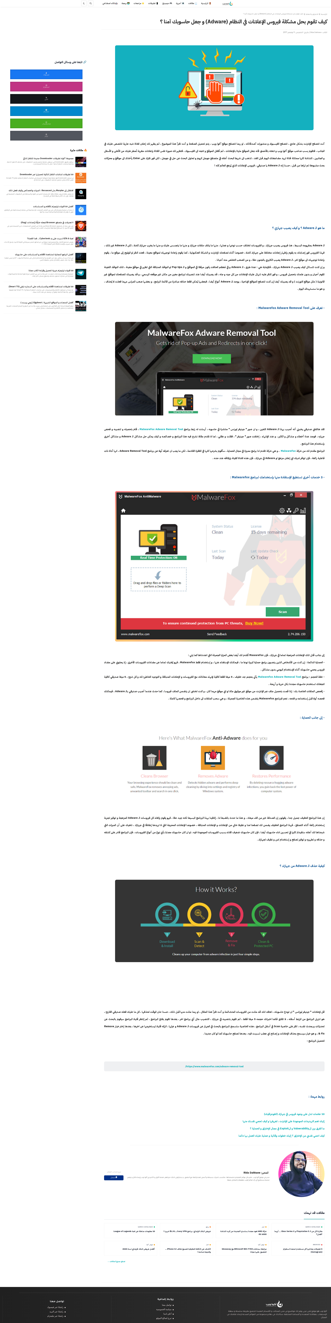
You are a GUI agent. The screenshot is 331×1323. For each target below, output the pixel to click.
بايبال (113, 1178)
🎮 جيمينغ (167, 3)
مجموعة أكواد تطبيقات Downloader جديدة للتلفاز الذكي (48, 158)
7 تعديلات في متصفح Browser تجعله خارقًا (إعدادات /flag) (47, 222)
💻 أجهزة (180, 3)
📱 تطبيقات (153, 3)
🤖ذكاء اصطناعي (110, 3)
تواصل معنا (166, 1305)
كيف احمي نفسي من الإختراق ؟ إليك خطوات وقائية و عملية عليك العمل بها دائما (282, 1136)
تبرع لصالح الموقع (163, 1318)
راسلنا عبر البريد (56, 1311)
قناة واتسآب (46, 124)
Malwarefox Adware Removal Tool (161, 429)
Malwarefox (288, 451)
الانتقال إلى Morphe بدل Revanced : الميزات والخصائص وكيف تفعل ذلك (41, 190)
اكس (46, 99)
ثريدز (46, 136)
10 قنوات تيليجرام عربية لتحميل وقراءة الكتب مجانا (51, 270)
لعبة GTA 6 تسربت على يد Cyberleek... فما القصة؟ (50, 238)
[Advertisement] (214, 202)
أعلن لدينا (167, 1314)
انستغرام (46, 87)
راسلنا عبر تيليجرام (55, 1316)
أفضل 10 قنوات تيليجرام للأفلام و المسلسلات (53, 206)
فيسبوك (46, 75)
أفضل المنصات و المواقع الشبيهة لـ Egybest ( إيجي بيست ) (47, 302)
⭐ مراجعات (139, 3)
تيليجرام (46, 112)
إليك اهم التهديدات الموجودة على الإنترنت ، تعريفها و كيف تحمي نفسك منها (284, 1121)
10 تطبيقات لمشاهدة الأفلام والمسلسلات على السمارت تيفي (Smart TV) (41, 286)
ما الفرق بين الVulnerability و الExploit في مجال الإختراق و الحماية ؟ (287, 1128)
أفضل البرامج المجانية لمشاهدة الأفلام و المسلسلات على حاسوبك (44, 254)
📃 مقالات (192, 3)
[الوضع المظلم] (84, 3)
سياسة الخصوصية (163, 1309)
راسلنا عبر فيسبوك (55, 1307)
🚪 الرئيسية (206, 3)
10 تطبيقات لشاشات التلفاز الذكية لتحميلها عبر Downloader (46, 174)
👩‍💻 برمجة (126, 3)
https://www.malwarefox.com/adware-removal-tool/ (214, 1066)
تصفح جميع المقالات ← (116, 1261)
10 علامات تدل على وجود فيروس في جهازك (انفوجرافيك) (294, 1114)
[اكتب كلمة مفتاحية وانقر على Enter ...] (90, 3)
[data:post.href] (81, 167)
